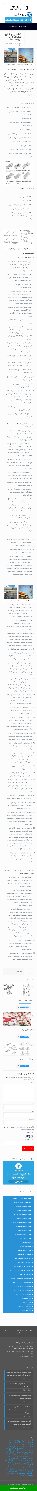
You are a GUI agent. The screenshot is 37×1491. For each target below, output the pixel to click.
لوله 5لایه (20, 1458)
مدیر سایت (8, 43)
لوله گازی (8, 1469)
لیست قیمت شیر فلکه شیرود (23, 1226)
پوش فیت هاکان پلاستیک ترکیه (22, 1266)
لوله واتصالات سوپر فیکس (24, 1286)
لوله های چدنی (19, 1463)
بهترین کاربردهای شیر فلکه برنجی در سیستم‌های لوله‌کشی (20, 1396)
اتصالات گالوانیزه (26, 1442)
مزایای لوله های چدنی (12, 1473)
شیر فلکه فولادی (16, 1450)
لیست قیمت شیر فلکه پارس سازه (22, 1222)
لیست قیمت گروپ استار (24, 1230)
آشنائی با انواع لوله (28, 1029)
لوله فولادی (13, 1458)
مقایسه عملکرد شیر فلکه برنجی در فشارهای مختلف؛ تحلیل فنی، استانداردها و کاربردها (18, 1410)
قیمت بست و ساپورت (25, 1306)
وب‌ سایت (31, 1119)
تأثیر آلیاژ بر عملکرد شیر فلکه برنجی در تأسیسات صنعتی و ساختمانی (19, 1422)
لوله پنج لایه (29, 1469)
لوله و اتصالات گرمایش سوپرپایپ (22, 1282)
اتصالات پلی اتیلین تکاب (24, 1262)
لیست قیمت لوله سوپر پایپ (23, 1206)
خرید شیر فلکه (25, 1446)
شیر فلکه (24, 1448)
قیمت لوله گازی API (21, 1456)
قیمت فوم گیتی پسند (25, 1274)
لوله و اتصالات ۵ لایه (20, 1467)
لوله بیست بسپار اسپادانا (24, 1254)
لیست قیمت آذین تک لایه (24, 1218)
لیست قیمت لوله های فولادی (23, 1234)
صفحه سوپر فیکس (15, 1452)
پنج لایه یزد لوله (27, 1242)
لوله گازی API (27, 1471)
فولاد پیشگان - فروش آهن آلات (22, 1202)
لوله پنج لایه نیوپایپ (22, 1469)
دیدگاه (32, 1082)
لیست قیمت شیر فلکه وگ (24, 1250)
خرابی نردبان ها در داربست (25, 1059)
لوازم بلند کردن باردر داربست (25, 1000)
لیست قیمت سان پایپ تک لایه (22, 1214)
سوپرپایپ (30, 1449)
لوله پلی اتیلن (9, 1467)
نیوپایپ (30, 1475)
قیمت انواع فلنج (26, 1298)
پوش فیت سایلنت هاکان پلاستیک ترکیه (20, 1270)
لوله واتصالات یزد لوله (25, 1246)
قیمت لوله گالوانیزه (11, 1457)
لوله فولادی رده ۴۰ (20, 1460)
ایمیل (32, 1111)
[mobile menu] (3, 3)
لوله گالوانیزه (16, 1471)
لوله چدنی (13, 1468)
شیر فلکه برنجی (12, 1448)
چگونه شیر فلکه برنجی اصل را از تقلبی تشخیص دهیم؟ (19, 1385)
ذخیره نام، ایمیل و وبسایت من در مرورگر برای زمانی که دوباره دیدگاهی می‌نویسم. (19, 1128)
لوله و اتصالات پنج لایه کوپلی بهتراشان (21, 1278)
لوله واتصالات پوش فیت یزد (23, 1294)
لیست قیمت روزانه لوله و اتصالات (22, 1198)
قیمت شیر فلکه (24, 1455)
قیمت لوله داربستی (26, 1310)
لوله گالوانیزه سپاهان (20, 1472)
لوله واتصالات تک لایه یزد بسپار (22, 1290)
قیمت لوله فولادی (16, 1455)
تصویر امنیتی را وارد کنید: (27, 1139)
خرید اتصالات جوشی (22, 1444)
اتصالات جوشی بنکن (13, 1441)
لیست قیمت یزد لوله (25, 1238)
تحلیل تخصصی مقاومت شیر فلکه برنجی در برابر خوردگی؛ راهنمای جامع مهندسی (18, 1373)
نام (33, 1103)
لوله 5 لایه (26, 1458)
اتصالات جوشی (25, 1440)
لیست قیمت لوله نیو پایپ (24, 1210)
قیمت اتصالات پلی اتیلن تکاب (23, 1258)
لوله (32, 1458)
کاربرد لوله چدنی (23, 1475)
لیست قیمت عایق (26, 1302)
